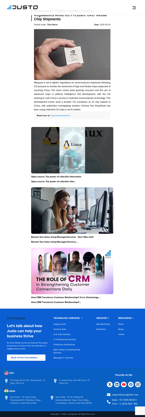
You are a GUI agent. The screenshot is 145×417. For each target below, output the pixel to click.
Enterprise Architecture (64, 344)
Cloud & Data (60, 329)
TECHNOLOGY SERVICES (67, 318)
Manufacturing (103, 324)
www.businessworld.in (60, 115)
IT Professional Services (65, 339)
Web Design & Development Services (67, 351)
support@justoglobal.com (125, 394)
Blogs (121, 329)
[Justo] (22, 9)
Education (101, 329)
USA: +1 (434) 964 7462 (125, 403)
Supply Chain (60, 324)
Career (121, 334)
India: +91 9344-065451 (124, 399)
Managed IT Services (63, 357)
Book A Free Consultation (24, 357)
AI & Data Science (62, 334)
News (120, 324)
